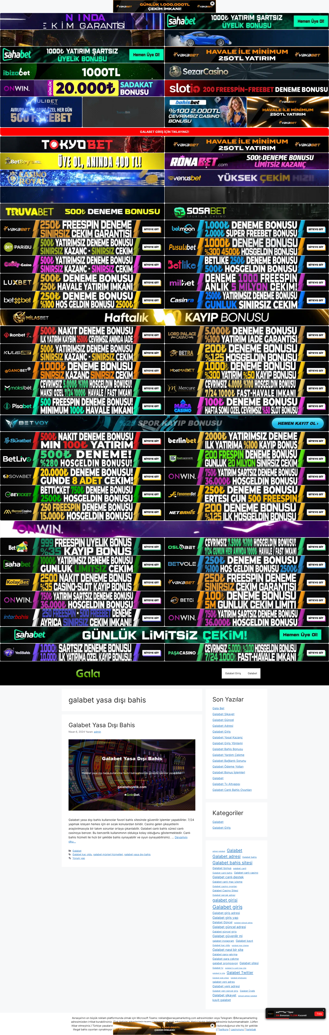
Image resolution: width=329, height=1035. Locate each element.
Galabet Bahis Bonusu (227, 749)
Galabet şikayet (224, 995)
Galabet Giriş (233, 673)
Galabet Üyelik (247, 991)
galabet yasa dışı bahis (137, 854)
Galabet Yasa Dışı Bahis (102, 725)
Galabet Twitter (240, 972)
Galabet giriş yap (225, 918)
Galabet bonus (221, 868)
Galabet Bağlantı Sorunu (229, 760)
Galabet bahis (249, 857)
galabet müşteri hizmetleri (108, 854)
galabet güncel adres (243, 923)
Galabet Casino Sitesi (225, 890)
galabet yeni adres (223, 981)
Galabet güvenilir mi (227, 936)
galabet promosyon (225, 963)
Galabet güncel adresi (229, 927)
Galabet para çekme (225, 958)
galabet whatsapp (239, 978)
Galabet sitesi (249, 963)
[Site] (82, 229)
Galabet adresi (226, 856)
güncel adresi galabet (247, 996)
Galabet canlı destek (228, 877)
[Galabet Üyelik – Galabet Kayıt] (94, 673)
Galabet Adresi (222, 726)
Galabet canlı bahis (222, 873)
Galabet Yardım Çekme (228, 755)
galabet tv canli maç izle (235, 968)
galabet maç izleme (240, 945)
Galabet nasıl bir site (227, 950)
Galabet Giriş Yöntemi (227, 743)
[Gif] (164, 317)
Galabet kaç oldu (82, 854)
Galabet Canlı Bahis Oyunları (232, 790)
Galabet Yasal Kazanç (227, 737)
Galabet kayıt (244, 940)
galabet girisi (224, 900)
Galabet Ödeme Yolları (227, 766)
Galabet (252, 673)
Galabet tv (217, 968)
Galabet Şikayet (223, 714)
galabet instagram (223, 940)
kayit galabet (221, 1000)
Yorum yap (78, 858)
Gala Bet (218, 708)
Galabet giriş (227, 907)
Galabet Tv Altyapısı (226, 784)
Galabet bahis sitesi (232, 862)
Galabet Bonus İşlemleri (228, 772)
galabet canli (239, 868)
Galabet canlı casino (246, 872)
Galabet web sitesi (220, 978)
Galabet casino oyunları (224, 886)
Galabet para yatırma (224, 954)
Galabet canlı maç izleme (227, 881)
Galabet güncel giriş (224, 931)
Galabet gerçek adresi (223, 895)
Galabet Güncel (223, 720)
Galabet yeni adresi (226, 986)
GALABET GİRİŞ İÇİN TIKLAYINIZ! (164, 132)
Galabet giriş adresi (226, 913)
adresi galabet (218, 851)
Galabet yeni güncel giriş (225, 991)
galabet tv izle (218, 973)
